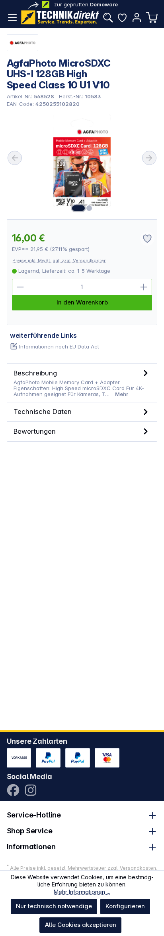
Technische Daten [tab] (43, 411)
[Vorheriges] (15, 158)
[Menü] (12, 17)
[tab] (82, 383)
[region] (82, 163)
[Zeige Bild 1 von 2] (78, 208)
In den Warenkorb (82, 302)
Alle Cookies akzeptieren (80, 924)
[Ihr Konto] (136, 17)
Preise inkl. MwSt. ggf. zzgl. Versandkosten (59, 260)
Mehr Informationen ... (82, 891)
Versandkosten (138, 868)
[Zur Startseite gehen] (60, 17)
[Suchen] (107, 17)
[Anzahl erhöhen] (143, 287)
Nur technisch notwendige (54, 906)
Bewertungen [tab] (35, 431)
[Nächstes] (149, 158)
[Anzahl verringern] (20, 287)
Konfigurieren (125, 906)
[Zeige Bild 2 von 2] (89, 208)
